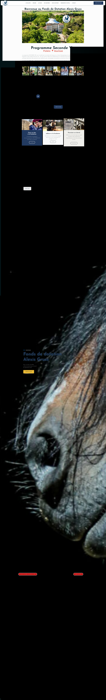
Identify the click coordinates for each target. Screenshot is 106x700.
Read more (54, 178)
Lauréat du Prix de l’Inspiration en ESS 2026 (72, 170)
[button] (23, 71)
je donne (32, 142)
